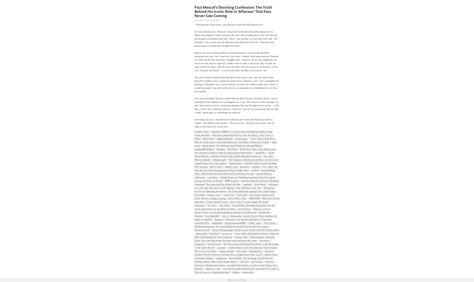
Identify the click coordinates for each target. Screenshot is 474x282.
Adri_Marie (224, 205)
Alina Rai (269, 261)
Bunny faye (269, 187)
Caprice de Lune (213, 268)
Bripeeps (219, 219)
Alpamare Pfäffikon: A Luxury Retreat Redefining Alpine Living (241, 131)
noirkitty (247, 184)
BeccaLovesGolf (201, 230)
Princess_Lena (214, 195)
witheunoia (199, 177)
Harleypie (273, 184)
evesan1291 (226, 233)
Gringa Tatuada (226, 251)
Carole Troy (228, 195)
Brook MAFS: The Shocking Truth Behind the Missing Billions (232, 145)
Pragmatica (199, 244)
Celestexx (244, 261)
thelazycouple (219, 159)
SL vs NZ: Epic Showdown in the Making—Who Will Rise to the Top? (227, 187)
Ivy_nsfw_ (269, 156)
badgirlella (217, 223)
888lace (236, 272)
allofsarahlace (235, 163)
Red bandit (242, 195)
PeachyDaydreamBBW (235, 223)
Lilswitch (198, 216)
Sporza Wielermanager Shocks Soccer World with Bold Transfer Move (246, 230)
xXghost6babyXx (225, 138)
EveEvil (254, 170)
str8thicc (256, 166)
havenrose (265, 240)
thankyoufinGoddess (204, 149)
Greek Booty (260, 184)
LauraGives (213, 177)
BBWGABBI (254, 198)
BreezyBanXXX (212, 216)
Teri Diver (212, 205)
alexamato (245, 166)
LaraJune (221, 247)
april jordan (257, 261)
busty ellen (241, 251)
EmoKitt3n (232, 149)
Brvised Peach (214, 244)
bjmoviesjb (201, 233)
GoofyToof (214, 233)
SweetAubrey (244, 209)
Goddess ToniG (201, 131)
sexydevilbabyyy (264, 173)
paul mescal (198, 20)
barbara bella (241, 237)
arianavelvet (248, 272)
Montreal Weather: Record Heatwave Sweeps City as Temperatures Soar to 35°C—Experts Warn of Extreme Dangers (236, 255)
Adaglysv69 (221, 258)
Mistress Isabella (202, 159)
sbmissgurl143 (255, 251)
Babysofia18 (208, 138)
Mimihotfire (264, 212)
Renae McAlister (202, 135)
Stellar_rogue (254, 223)
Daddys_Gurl (231, 166)
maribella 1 (261, 152)
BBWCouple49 (232, 180)
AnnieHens (199, 205)
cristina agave (241, 138)
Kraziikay (220, 149)
